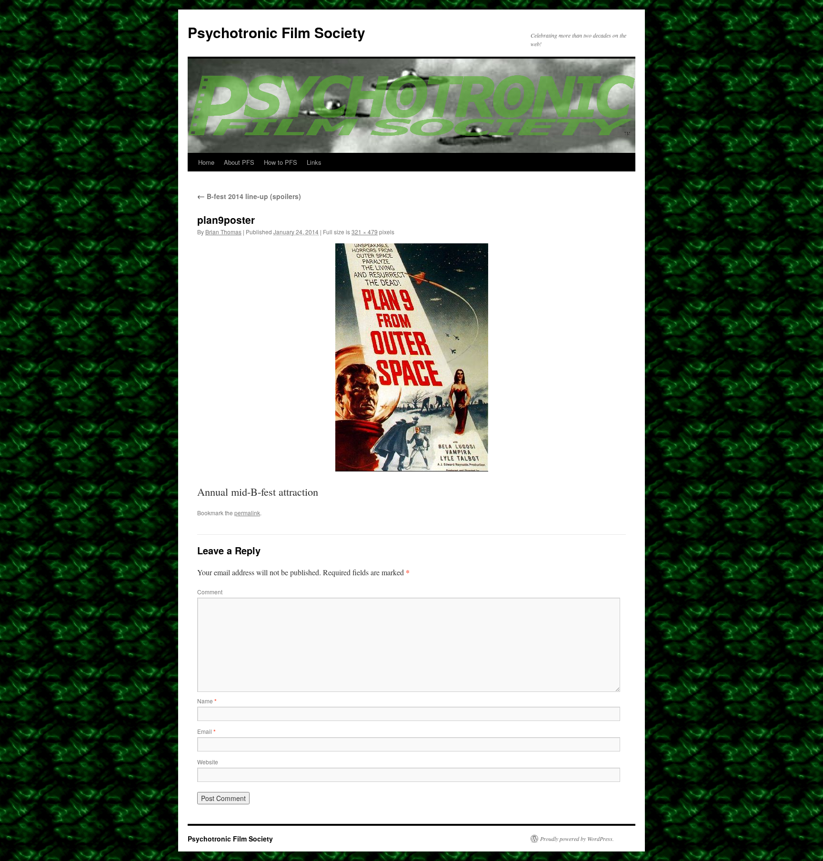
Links (314, 162)
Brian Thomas (223, 232)
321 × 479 (364, 232)
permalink (247, 513)
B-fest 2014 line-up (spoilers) (249, 196)
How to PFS (280, 162)
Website (207, 762)
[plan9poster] (411, 357)
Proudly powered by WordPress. (577, 838)
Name (207, 701)
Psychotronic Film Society (276, 32)
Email (206, 731)
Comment (209, 592)
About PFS (239, 162)
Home (206, 162)
